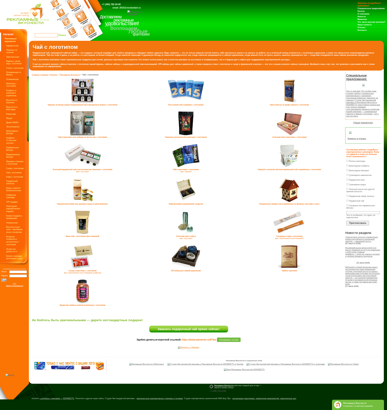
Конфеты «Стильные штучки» (11, 140)
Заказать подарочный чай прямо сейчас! (189, 329)
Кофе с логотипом (14, 177)
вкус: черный (186, 170)
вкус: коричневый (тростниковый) (289, 237)
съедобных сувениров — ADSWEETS (57, 398)
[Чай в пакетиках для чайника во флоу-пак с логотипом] (82, 135)
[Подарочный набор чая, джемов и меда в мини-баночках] (82, 202)
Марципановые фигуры (13, 155)
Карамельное (12, 46)
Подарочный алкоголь (12, 182)
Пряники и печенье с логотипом (14, 162)
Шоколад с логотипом (11, 84)
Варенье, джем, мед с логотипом (14, 62)
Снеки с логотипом (14, 68)
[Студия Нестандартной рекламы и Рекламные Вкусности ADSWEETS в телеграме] (285, 364)
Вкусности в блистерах (11, 108)
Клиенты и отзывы (357, 138)
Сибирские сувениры (11, 196)
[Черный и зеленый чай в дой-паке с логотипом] (186, 135)
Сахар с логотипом (15, 168)
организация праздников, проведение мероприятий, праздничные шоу (264, 398)
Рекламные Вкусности (223, 385)
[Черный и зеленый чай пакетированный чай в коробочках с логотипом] (289, 168)
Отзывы (361, 27)
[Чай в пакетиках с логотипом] (186, 168)
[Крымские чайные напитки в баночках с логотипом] (82, 303)
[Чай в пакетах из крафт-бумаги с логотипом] (289, 103)
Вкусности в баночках (11, 101)
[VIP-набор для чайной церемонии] (186, 269)
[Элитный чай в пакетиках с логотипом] (289, 135)
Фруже (9, 118)
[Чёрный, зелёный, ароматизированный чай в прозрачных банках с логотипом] (82, 103)
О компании (363, 14)
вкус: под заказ (82, 170)
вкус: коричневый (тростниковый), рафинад (82, 272)
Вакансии (362, 19)
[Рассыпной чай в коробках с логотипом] (186, 101)
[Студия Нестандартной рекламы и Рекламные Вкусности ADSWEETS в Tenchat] (205, 364)
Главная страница (40, 75)
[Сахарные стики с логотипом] (289, 235)
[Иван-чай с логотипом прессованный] (82, 235)
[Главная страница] (27, 25)
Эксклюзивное (12, 127)
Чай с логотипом (13, 172)
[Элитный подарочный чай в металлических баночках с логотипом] (82, 167)
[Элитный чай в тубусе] (186, 235)
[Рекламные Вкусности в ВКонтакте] (146, 364)
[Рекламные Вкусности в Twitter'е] (343, 364)
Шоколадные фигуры (12, 132)
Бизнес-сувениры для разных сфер (14, 257)
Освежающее (12, 79)
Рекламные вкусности (69, 75)
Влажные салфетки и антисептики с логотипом (12, 241)
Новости (362, 16)
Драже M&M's (12, 122)
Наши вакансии (363, 122)
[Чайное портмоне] (289, 269)
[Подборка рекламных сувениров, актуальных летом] (363, 87)
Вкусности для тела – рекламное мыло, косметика (14, 229)
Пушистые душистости (11, 250)
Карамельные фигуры (12, 148)
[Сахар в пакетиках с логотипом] (82, 269)
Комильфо (11, 114)
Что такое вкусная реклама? (371, 22)
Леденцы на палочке (11, 51)
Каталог (361, 11)
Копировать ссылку (228, 339)
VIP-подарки (12, 202)
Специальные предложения (371, 8)
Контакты (362, 30)
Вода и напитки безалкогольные (13, 189)
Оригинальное (12, 57)
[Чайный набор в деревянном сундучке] (186, 202)
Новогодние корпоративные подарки (13, 208)
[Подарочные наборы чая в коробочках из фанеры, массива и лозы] (289, 202)
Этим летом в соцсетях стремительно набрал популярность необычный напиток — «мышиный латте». (361, 239)
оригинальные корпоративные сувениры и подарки (160, 398)
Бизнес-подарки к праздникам (14, 217)
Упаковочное (12, 223)
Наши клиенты (365, 25)
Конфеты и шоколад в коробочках (11, 93)
